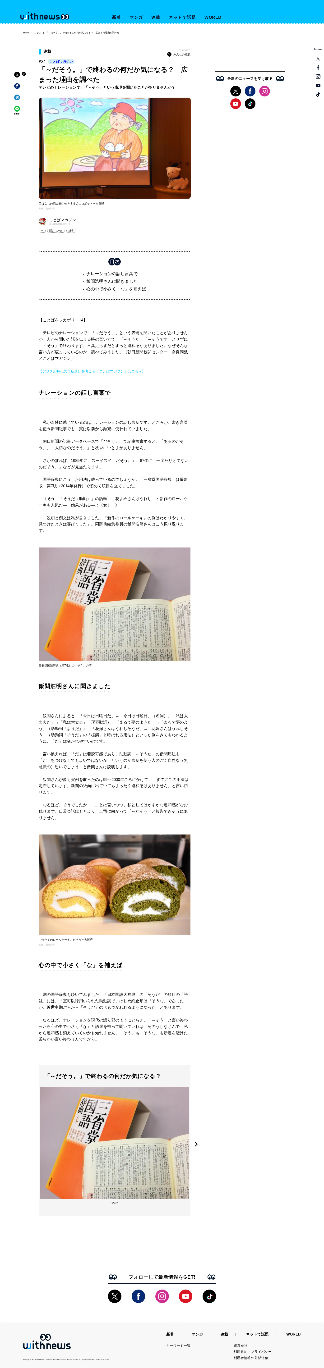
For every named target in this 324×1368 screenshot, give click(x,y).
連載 (155, 17)
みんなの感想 (181, 54)
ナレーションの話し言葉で (112, 273)
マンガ (136, 17)
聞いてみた (56, 230)
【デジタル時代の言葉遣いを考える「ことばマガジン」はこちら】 (92, 371)
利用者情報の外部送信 (251, 1358)
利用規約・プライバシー (253, 1352)
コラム (37, 32)
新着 (116, 17)
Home (26, 32)
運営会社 (241, 1346)
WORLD (213, 17)
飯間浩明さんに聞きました (112, 281)
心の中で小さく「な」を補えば (116, 289)
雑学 (71, 230)
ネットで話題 (182, 17)
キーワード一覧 (178, 1346)
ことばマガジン (61, 62)
